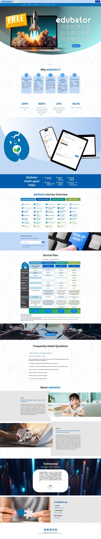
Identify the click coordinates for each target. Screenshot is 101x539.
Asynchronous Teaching (42, 199)
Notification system (62, 226)
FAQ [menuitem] (42, 4)
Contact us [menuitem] (53, 4)
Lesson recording (63, 204)
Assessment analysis (38, 222)
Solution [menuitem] (29, 4)
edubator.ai (57, 518)
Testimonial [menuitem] (47, 4)
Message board (63, 222)
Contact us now (50, 334)
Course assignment (38, 215)
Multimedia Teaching (38, 219)
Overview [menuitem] (24, 4)
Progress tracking (26, 219)
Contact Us (48, 266)
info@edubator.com (59, 508)
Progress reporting (50, 226)
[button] (17, 1)
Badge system (75, 208)
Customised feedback (62, 208)
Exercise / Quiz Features (58, 199)
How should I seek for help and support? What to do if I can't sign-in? (43, 363)
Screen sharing (51, 204)
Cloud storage (39, 208)
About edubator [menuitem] (36, 4)
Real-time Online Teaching (28, 199)
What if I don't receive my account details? (38, 372)
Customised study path (74, 215)
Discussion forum (75, 204)
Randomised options (74, 219)
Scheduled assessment (26, 222)
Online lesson (27, 204)
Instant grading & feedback (51, 208)
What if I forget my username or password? (38, 375)
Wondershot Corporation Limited (58, 533)
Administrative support (73, 199)
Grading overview (38, 226)
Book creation (51, 215)
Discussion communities (51, 211)
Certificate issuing (26, 211)
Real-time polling (27, 208)
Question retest (51, 222)
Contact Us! (48, 311)
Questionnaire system (63, 211)
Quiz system (26, 215)
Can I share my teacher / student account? (38, 378)
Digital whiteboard (38, 204)
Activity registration (74, 222)
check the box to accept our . (33, 246)
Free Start (35, 310)
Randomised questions (50, 219)
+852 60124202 (58, 513)
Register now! (50, 57)
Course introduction (27, 226)
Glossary (74, 211)
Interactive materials (62, 215)
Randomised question (62, 219)
